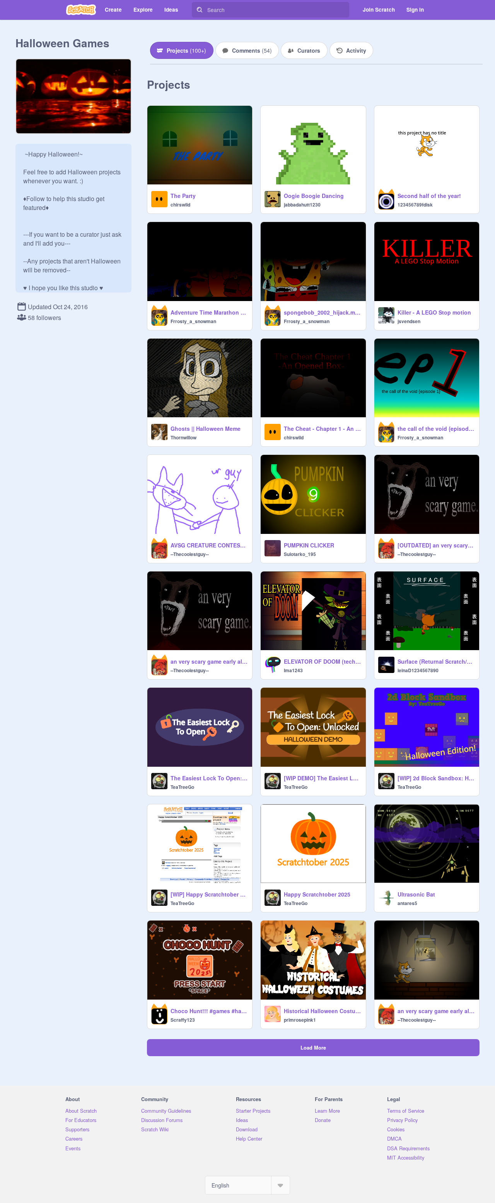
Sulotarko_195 (300, 554)
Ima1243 (293, 670)
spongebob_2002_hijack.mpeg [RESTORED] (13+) (322, 312)
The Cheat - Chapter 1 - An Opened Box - (322, 428)
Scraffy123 (183, 1019)
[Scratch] (81, 9)
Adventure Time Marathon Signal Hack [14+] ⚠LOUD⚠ (209, 312)
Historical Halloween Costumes (322, 1011)
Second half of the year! (429, 196)
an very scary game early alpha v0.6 (436, 1011)
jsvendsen (409, 321)
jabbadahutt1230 (302, 204)
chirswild (180, 204)
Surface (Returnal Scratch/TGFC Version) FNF (436, 661)
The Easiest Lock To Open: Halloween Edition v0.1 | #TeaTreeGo (209, 778)
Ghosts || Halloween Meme (206, 428)
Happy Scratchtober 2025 (317, 894)
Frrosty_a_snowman (193, 321)
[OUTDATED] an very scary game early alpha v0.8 (436, 545)
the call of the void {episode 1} (436, 428)
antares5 (407, 903)
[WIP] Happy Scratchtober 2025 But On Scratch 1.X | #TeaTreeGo (209, 894)
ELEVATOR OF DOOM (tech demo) (322, 661)
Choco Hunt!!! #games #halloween (209, 1011)
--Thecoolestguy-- (190, 554)
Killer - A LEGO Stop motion (434, 312)
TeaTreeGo (182, 786)
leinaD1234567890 (418, 670)
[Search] (199, 9)
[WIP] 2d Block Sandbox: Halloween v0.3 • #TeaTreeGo (436, 778)
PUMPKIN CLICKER (309, 545)
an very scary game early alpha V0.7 (209, 661)
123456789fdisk (415, 204)
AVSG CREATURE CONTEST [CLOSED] (209, 545)
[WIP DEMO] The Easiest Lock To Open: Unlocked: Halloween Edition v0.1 (322, 778)
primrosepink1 (300, 1019)
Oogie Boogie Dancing (314, 196)
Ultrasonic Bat (416, 894)
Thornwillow (183, 437)
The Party (183, 196)
